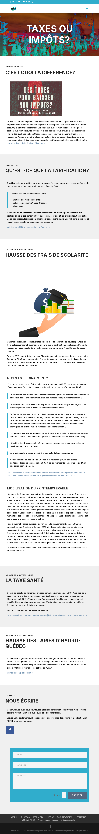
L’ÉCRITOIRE (81, 817)
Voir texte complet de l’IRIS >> (21, 673)
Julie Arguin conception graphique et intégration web (67, 831)
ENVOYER (77, 795)
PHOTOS (50, 817)
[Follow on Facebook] (10, 730)
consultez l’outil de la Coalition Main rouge (26, 143)
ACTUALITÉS (38, 817)
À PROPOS (25, 817)
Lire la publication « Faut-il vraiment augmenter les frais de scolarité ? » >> (41, 475)
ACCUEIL (14, 817)
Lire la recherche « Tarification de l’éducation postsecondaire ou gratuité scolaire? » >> (47, 472)
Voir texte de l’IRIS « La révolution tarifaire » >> (28, 227)
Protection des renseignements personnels (56, 820)
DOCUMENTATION (64, 817)
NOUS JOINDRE (28, 820)
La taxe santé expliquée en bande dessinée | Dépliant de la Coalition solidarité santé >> (47, 615)
